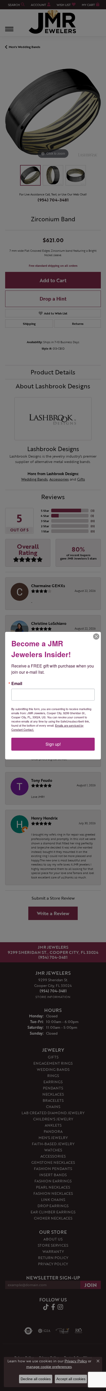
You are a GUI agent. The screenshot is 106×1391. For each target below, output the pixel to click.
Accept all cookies (70, 1379)
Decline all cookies (36, 1379)
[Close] (96, 636)
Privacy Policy (76, 1361)
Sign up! (53, 744)
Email (16, 683)
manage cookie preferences (49, 1367)
